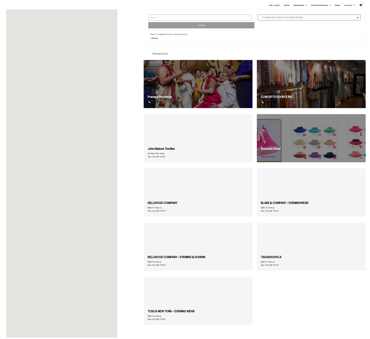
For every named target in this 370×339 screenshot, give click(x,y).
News (337, 5)
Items (360, 5)
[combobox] (309, 17)
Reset (155, 38)
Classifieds (298, 5)
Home (286, 5)
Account (348, 5)
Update (201, 25)
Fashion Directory (319, 5)
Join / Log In (274, 5)
